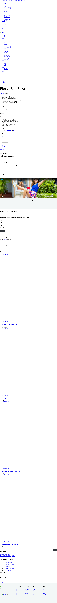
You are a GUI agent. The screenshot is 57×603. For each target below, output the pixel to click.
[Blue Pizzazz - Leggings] (29, 508)
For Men (5, 65)
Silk (13, 130)
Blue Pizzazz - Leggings (10, 544)
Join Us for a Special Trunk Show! (5, 554)
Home (1, 93)
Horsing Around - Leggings (11, 471)
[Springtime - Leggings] (29, 288)
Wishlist (3, 39)
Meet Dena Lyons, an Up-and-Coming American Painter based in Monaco (10, 557)
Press (2, 582)
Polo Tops (5, 9)
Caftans (5, 3)
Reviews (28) (3, 149)
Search (1, 548)
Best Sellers (5, 27)
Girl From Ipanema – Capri (8, 562)
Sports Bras (5, 10)
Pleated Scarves (6, 18)
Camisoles (5, 4)
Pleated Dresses (6, 6)
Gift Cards (3, 35)
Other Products (4, 23)
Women (10, 130)
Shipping (44, 593)
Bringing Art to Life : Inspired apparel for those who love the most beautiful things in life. (12, 0)
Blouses (5, 2)
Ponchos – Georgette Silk (7, 8)
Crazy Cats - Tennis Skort (10, 398)
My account (3, 36)
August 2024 (3, 576)
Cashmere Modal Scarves (7, 15)
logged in (5, 239)
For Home (3, 21)
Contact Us (44, 594)
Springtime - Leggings (9, 324)
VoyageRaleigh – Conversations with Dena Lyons (7, 555)
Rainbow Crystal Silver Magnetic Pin (11, 564)
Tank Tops (5, 13)
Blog (34, 593)
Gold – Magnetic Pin (8, 566)
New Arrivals (5, 26)
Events (3, 581)
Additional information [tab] (5, 151)
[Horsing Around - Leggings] (29, 435)
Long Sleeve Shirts (6, 12)
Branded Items (6, 69)
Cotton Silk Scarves (6, 16)
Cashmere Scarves (6, 14)
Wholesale (35, 590)
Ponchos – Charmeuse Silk (7, 7)
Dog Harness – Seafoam (8, 570)
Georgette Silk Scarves (7, 17)
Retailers (3, 34)
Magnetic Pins (6, 57)
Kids (17, 589)
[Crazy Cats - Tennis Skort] (29, 362)
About (3, 70)
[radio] (7, 108)
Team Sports (5, 29)
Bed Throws (5, 61)
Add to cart (1, 113)
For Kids (5, 25)
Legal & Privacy (45, 590)
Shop (3, 93)
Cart (2, 74)
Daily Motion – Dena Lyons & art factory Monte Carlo (7, 556)
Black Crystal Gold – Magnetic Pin (10, 568)
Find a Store (44, 589)
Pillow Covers (6, 22)
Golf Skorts (5, 44)
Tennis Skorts (5, 11)
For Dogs (5, 24)
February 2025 (4, 575)
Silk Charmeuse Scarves (7, 19)
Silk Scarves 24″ (6, 20)
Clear (4, 111)
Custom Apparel (6, 30)
